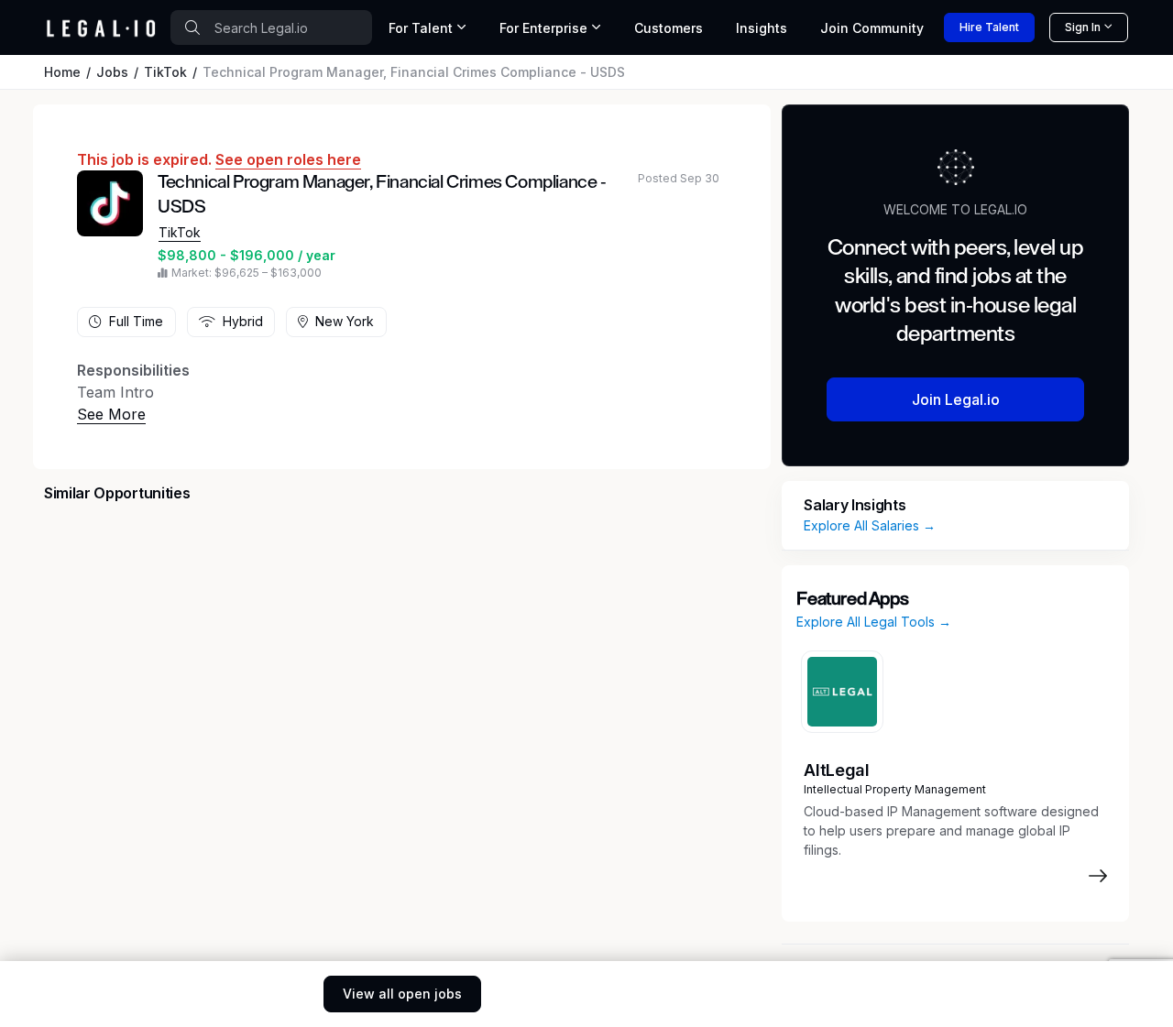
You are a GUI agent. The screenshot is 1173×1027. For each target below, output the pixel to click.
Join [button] (872, 28)
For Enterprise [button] (543, 28)
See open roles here (288, 159)
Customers (668, 28)
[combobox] (271, 27)
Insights (761, 28)
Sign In (1083, 27)
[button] (111, 414)
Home (62, 72)
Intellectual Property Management (895, 789)
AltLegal (836, 770)
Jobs (112, 72)
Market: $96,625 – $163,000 (246, 272)
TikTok (165, 72)
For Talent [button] (421, 28)
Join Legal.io (956, 399)
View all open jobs (402, 993)
